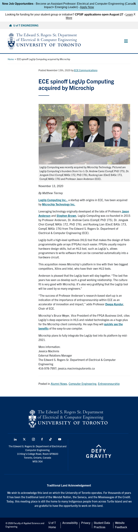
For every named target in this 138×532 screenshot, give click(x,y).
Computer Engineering (82, 383)
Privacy (85, 522)
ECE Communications (85, 70)
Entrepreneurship (109, 383)
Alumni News (59, 383)
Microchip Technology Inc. (58, 204)
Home (11, 59)
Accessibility (70, 522)
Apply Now (87, 7)
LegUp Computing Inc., (53, 200)
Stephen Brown (66, 215)
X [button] (134, 3)
